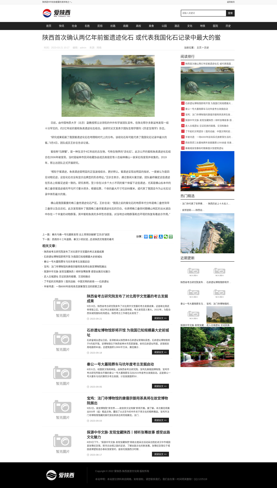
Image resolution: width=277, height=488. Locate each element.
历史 (228, 26)
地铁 (202, 26)
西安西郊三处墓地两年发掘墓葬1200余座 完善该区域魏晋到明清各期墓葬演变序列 (209, 142)
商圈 (125, 26)
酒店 (177, 26)
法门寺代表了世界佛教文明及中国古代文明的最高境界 (194, 203)
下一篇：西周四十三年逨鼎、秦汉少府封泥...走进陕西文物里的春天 (78, 239)
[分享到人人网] (161, 237)
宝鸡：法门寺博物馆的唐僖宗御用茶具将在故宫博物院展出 (75, 266)
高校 (138, 26)
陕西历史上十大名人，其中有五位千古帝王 (220, 203)
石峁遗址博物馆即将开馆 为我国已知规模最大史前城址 (73, 256)
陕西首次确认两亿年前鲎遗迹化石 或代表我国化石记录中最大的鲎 (209, 63)
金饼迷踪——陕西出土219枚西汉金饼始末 (194, 210)
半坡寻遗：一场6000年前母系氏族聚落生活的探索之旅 (73, 286)
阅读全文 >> (160, 318)
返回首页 (231, 2)
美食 (151, 26)
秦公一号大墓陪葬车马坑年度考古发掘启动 (67, 261)
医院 (215, 26)
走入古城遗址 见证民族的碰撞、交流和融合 (67, 276)
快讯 (61, 26)
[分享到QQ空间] (151, 237)
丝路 (112, 26)
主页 (199, 47)
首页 (48, 26)
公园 (164, 26)
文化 (189, 26)
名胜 (87, 26)
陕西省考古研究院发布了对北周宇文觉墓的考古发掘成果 (74, 251)
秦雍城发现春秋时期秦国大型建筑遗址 (204, 148)
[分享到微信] (166, 237)
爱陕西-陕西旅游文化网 (60, 475)
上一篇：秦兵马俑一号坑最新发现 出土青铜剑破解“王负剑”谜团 (75, 234)
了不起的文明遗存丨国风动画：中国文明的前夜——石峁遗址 (76, 281)
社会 (74, 26)
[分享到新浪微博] (156, 237)
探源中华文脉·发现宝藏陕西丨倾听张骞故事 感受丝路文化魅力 (77, 271)
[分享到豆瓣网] (171, 237)
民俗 (100, 26)
